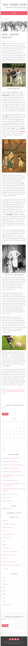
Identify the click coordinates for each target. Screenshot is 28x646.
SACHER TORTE (5, 520)
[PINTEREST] (15, 639)
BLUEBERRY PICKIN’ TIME (7, 527)
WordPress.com (16, 643)
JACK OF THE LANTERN (13, 468)
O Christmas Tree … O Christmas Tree (9, 555)
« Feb (3, 445)
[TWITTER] (13, 639)
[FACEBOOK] (10, 639)
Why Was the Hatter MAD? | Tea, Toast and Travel (11, 489)
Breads (3, 580)
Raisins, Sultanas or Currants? (15, 458)
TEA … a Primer (5, 568)
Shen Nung (22, 131)
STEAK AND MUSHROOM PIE (15, 471)
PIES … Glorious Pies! (6, 537)
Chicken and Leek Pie (6, 477)
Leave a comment (12, 41)
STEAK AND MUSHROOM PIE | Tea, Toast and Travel (12, 475)
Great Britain (4, 584)
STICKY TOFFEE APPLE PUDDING (8, 561)
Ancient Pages (11, 390)
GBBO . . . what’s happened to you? (16, 465)
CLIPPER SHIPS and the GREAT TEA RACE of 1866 (11, 565)
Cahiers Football (10, 391)
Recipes (3, 594)
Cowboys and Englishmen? (7, 534)
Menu (15, 13)
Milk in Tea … (4, 531)
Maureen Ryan (5, 465)
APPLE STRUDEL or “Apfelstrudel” (8, 524)
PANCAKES (4, 544)
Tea (2, 597)
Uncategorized (5, 604)
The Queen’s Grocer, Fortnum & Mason (10, 551)
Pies (3, 587)
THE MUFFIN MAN (9, 485)
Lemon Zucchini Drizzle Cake (12, 494)
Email (3, 408)
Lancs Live (4, 393)
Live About (17, 390)
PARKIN (3, 541)
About (3, 577)
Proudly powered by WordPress (12, 642)
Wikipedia (22, 391)
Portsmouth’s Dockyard (14, 461)
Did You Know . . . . (5, 558)
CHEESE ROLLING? (5, 548)
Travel (3, 601)
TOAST (10, 497)
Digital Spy (16, 391)
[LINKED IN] (18, 639)
